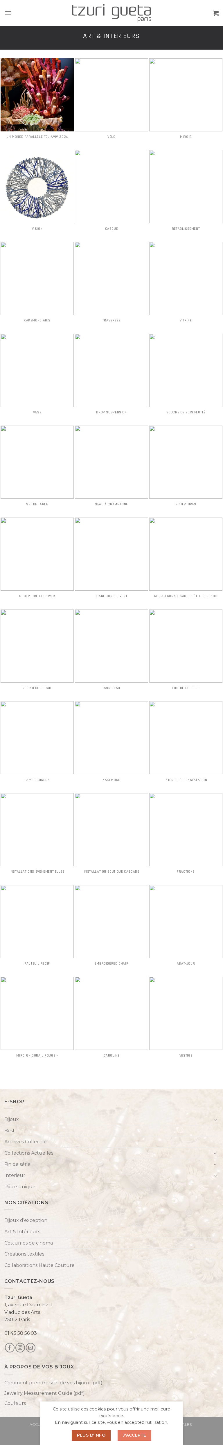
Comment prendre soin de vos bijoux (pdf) (53, 1383)
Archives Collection (26, 1141)
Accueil (38, 1424)
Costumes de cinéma (28, 1243)
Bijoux (11, 1119)
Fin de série (17, 1164)
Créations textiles (24, 1254)
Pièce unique (19, 1186)
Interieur (14, 1175)
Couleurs (15, 1403)
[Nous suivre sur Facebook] (10, 1347)
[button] (7, 13)
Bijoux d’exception (25, 1220)
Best (9, 1130)
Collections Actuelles (28, 1153)
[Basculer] (215, 1119)
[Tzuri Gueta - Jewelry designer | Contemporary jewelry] (112, 13)
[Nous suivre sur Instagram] (20, 1347)
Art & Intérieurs (22, 1231)
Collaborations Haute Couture (39, 1265)
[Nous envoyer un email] (30, 1347)
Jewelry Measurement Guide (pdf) (44, 1393)
